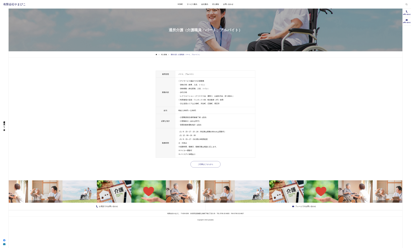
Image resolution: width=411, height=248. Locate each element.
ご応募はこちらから (205, 164)
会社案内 (204, 4)
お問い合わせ (228, 4)
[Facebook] (4, 240)
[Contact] (4, 244)
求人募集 (215, 4)
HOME (180, 4)
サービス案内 (192, 4)
